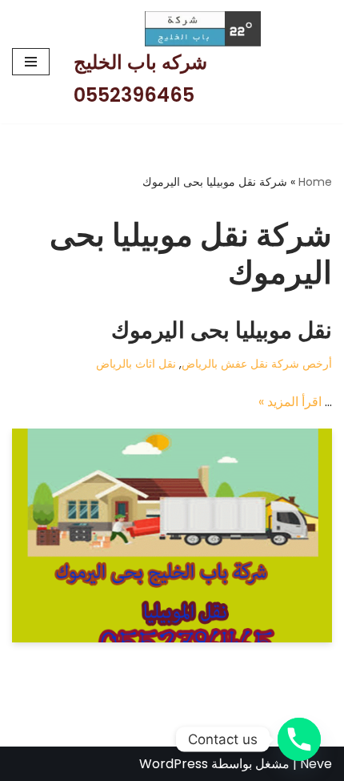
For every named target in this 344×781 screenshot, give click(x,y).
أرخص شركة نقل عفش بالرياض (257, 364)
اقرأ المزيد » (290, 402)
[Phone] (299, 739)
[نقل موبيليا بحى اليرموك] (172, 535)
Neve (316, 764)
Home (315, 182)
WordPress (173, 764)
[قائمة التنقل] (31, 61)
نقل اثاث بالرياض (136, 364)
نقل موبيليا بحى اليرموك (221, 330)
